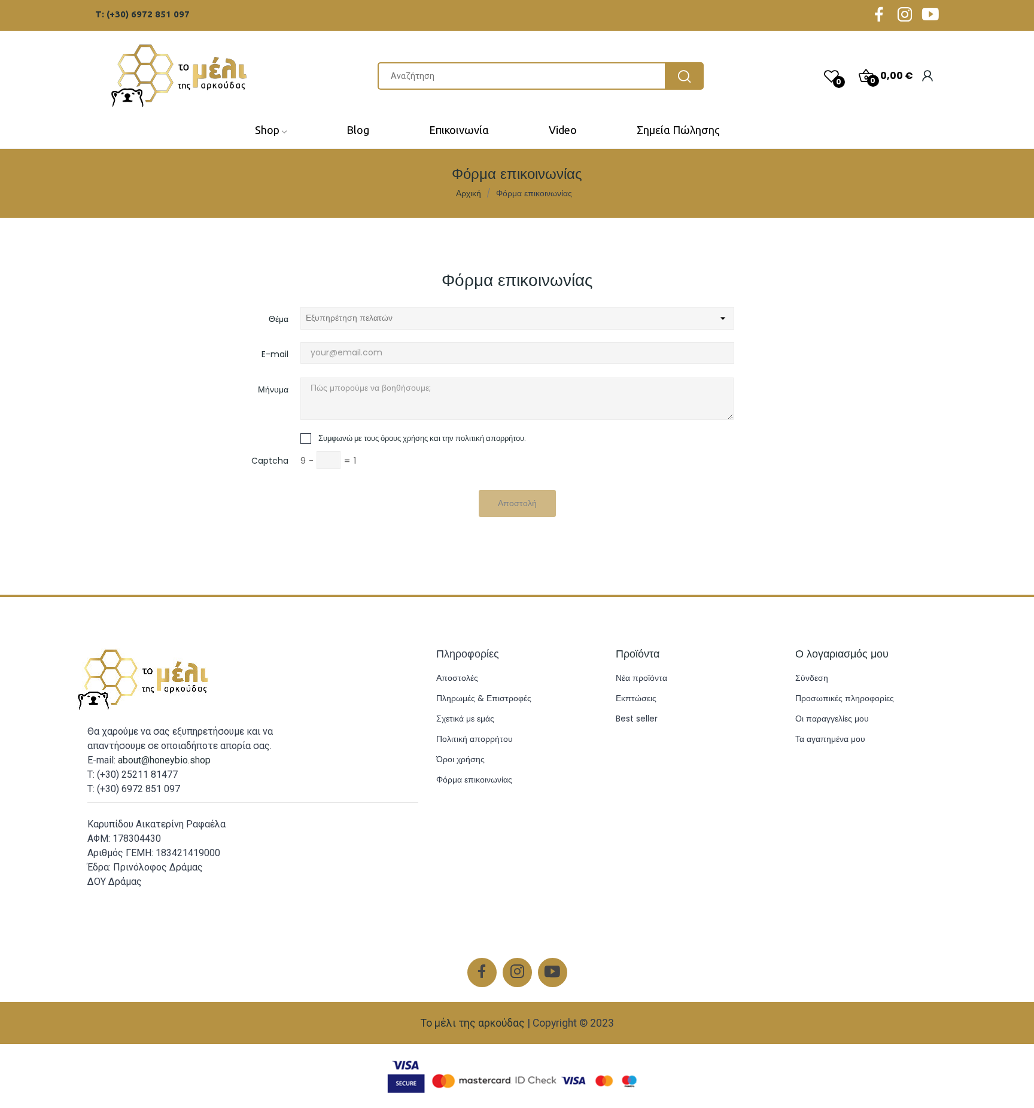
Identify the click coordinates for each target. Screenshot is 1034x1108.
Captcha (269, 461)
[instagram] (904, 15)
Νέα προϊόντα (641, 678)
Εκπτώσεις (636, 698)
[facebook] (879, 15)
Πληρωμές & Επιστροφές (483, 698)
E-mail (274, 354)
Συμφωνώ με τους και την (422, 438)
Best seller (637, 719)
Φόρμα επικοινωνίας (474, 780)
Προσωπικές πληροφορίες (844, 698)
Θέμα (278, 319)
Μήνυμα (273, 389)
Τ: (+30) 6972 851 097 (142, 14)
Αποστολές (457, 678)
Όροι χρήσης (460, 759)
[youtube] (930, 15)
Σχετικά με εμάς (465, 719)
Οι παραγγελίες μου (832, 719)
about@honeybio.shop (164, 760)
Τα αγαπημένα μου (830, 739)
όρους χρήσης (404, 438)
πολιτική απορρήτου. (490, 438)
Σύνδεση (811, 678)
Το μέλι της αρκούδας (473, 1023)
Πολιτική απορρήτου (474, 739)
